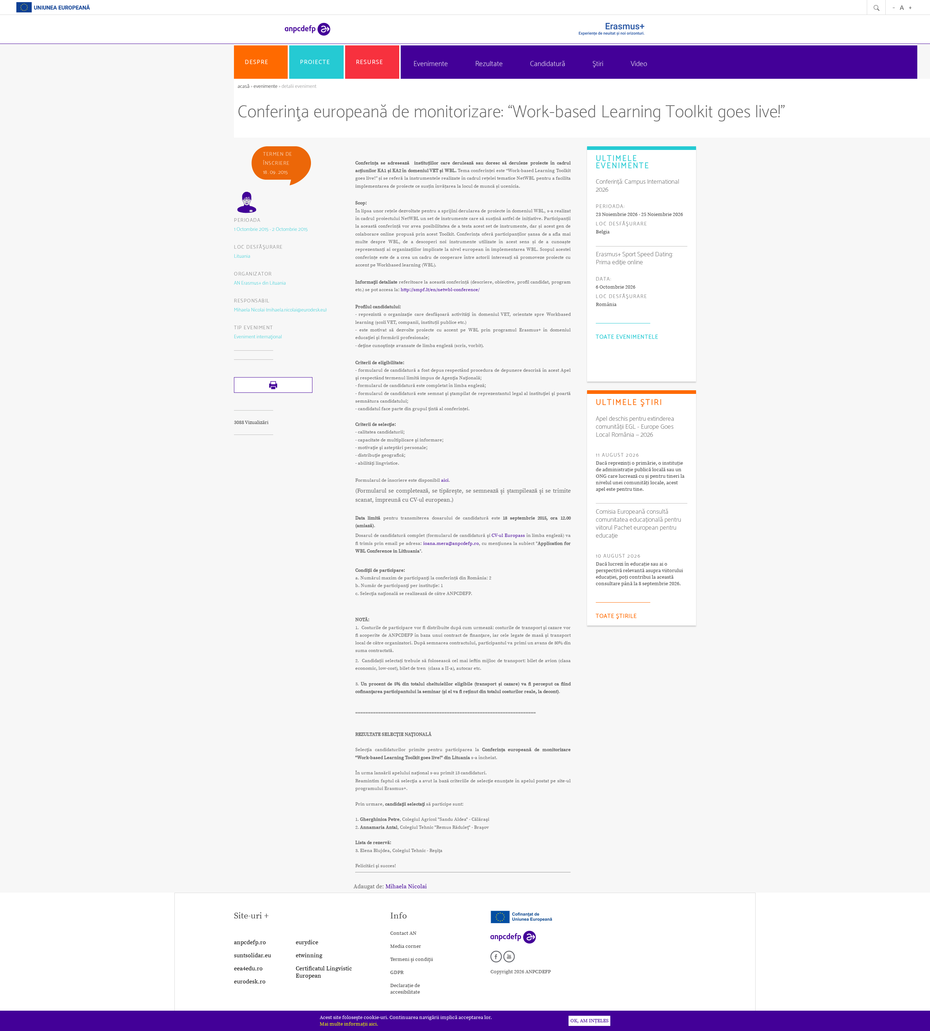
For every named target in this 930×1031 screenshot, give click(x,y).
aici (445, 480)
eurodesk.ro (250, 981)
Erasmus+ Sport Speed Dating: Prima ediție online (634, 258)
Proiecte (315, 62)
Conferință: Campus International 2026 (637, 185)
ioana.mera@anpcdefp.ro (451, 543)
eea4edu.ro (248, 968)
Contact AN (403, 933)
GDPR (397, 972)
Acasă (244, 86)
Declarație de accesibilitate (405, 988)
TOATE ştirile (616, 616)
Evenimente (430, 64)
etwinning (309, 955)
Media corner (405, 946)
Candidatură (547, 64)
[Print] (273, 391)
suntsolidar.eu (252, 955)
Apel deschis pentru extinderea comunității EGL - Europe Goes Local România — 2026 (635, 427)
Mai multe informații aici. (349, 1024)
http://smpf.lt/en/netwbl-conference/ (440, 290)
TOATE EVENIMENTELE (627, 337)
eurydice (307, 942)
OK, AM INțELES (589, 1021)
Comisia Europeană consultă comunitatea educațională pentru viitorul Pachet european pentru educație (638, 524)
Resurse (369, 62)
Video (639, 64)
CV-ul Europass (508, 535)
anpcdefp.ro (250, 942)
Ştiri (598, 64)
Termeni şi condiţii (411, 959)
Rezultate (489, 64)
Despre (256, 62)
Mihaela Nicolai (406, 886)
